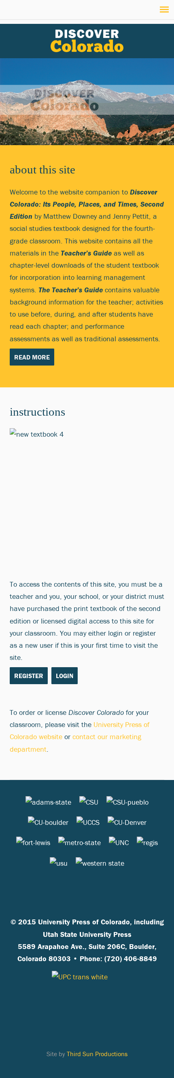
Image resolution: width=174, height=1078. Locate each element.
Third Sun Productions (97, 1054)
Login (64, 676)
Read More (32, 357)
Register (28, 676)
